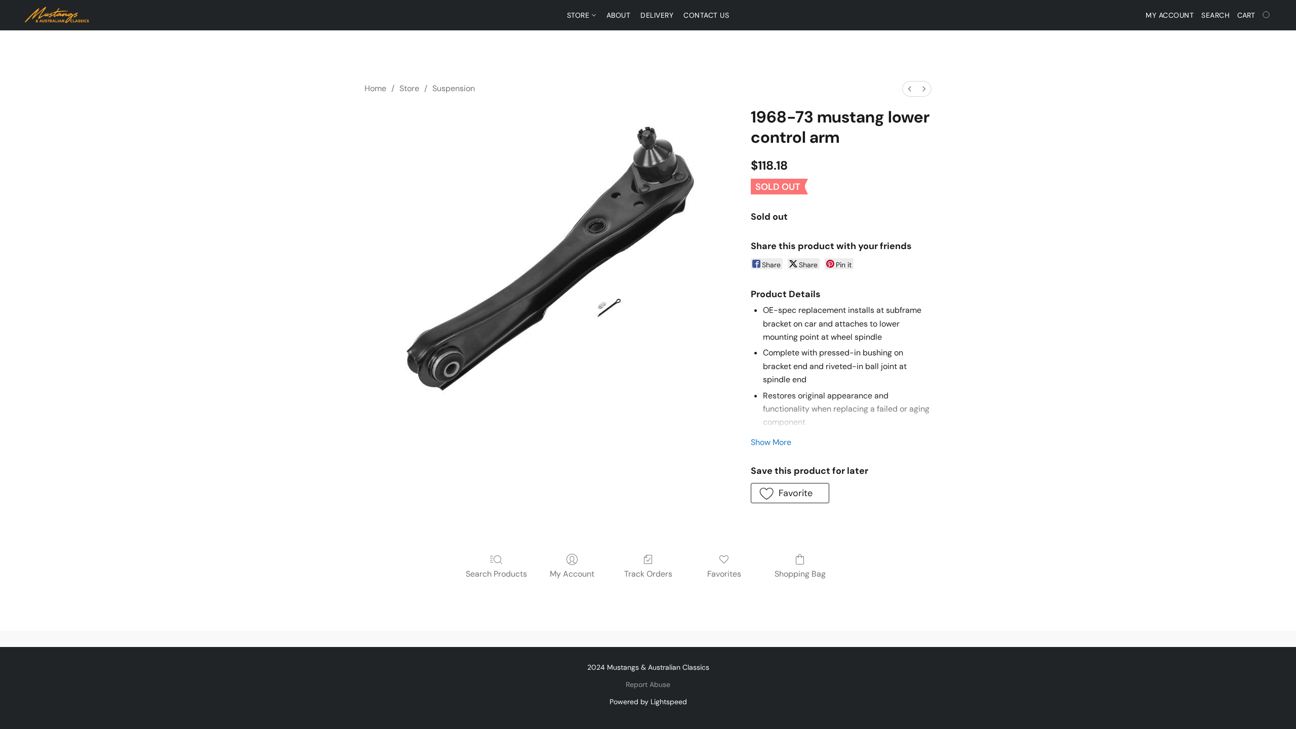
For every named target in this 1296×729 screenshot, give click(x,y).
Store (579, 15)
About (618, 15)
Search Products (496, 574)
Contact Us (706, 15)
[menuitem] (910, 89)
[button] (57, 15)
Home (375, 88)
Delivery (656, 15)
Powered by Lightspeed (648, 701)
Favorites (724, 574)
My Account (572, 574)
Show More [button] (771, 442)
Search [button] (1215, 15)
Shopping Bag (800, 574)
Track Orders (648, 574)
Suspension (453, 88)
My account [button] (1170, 15)
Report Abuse (648, 684)
